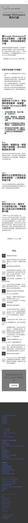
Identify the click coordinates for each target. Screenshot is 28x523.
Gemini (4, 509)
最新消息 (4, 417)
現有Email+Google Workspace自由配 (12, 459)
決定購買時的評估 (7, 485)
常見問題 (4, 488)
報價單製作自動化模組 (8, 470)
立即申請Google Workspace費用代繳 (13, 59)
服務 (8, 7)
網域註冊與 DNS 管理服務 (9, 455)
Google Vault (5, 505)
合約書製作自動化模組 (8, 474)
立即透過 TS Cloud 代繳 (14, 239)
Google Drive (6, 498)
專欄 (3, 490)
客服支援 (4, 449)
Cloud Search (6, 507)
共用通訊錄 (5, 464)
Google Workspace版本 (9, 483)
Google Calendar (7, 501)
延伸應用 (4, 462)
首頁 (3, 7)
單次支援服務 (5, 444)
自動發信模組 (5, 472)
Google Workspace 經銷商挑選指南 (12, 487)
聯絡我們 (4, 423)
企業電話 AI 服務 (6, 516)
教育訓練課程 (5, 451)
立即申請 (14, 385)
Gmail (3, 496)
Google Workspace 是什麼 (9, 479)
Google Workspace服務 (9, 440)
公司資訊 (4, 421)
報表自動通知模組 (7, 468)
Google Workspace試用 (9, 415)
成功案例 (4, 419)
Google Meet (5, 500)
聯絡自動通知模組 (7, 466)
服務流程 (4, 442)
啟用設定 (4, 453)
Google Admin (6, 503)
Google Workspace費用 (9, 481)
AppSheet (5, 511)
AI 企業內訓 (5, 518)
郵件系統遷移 (5, 457)
